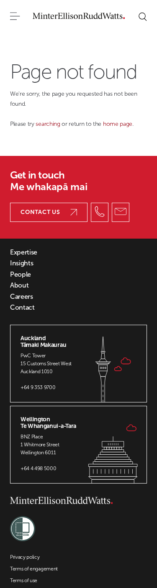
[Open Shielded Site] (22, 524)
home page (117, 123)
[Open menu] (15, 17)
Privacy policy (25, 557)
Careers (21, 296)
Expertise (23, 252)
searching (49, 123)
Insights (21, 263)
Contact (22, 307)
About (19, 285)
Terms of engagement (34, 569)
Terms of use (23, 580)
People (20, 274)
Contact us (40, 212)
